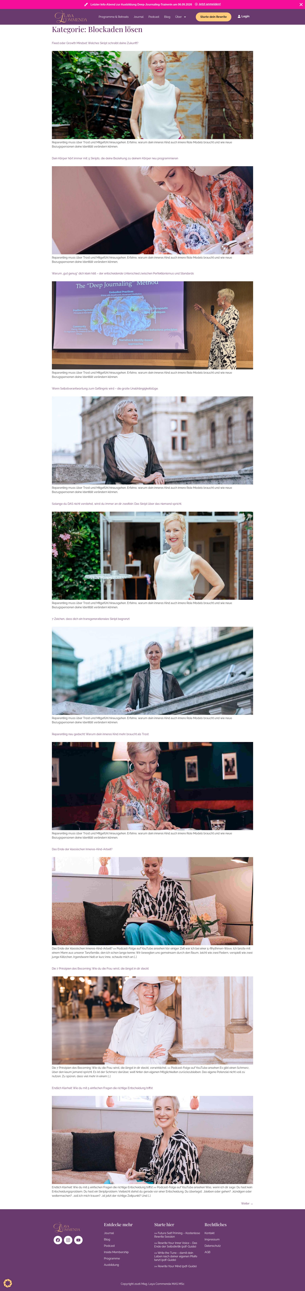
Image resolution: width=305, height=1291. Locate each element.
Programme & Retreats (114, 17)
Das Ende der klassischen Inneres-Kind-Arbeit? (82, 849)
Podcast (153, 17)
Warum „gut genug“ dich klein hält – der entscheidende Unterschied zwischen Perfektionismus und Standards (123, 273)
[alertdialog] (152, 4)
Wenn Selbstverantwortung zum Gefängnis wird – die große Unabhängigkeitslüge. (105, 388)
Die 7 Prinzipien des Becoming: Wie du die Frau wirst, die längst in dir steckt (100, 968)
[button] (8, 1283)
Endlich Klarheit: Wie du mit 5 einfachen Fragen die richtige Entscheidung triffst (102, 1088)
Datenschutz (213, 1245)
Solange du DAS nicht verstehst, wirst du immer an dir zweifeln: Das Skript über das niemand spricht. (117, 503)
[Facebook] (58, 1240)
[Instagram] (68, 1240)
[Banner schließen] (301, 4)
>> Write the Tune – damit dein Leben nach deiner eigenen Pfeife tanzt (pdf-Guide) (175, 1256)
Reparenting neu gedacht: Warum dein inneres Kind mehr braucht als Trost (100, 734)
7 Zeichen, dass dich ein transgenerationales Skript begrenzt (91, 619)
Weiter (247, 1203)
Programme (112, 1258)
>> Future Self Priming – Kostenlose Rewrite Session (177, 1234)
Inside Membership (116, 1252)
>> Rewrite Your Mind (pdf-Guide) (175, 1266)
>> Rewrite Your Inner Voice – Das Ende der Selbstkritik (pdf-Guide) (175, 1244)
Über (178, 17)
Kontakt (209, 1233)
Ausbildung (111, 1265)
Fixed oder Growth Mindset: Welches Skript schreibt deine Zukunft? (95, 43)
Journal (138, 17)
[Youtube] (78, 1240)
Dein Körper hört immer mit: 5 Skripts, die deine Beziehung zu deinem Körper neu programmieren (115, 158)
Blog (167, 17)
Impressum (212, 1239)
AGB (207, 1252)
